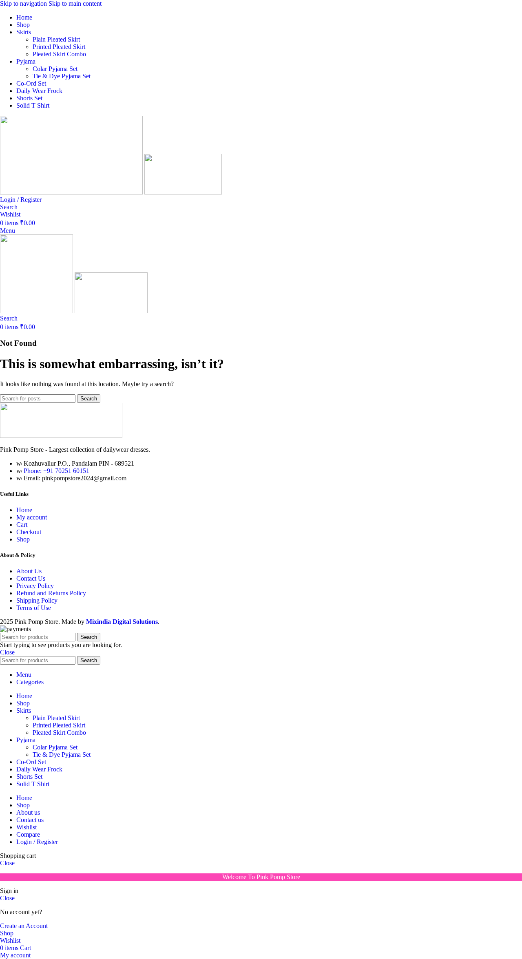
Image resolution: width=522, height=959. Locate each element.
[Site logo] (72, 192)
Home (24, 509)
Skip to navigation (24, 3)
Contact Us (30, 578)
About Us (29, 571)
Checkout (28, 531)
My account (31, 517)
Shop (23, 539)
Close (7, 652)
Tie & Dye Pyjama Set (62, 76)
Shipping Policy (37, 600)
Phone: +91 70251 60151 (56, 470)
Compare (28, 834)
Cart (21, 524)
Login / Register (37, 841)
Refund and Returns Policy (51, 593)
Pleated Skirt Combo (59, 54)
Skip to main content (75, 3)
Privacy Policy (35, 585)
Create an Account (24, 925)
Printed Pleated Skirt (59, 46)
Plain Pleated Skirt (56, 39)
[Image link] (61, 435)
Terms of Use (33, 607)
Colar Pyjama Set (55, 68)
